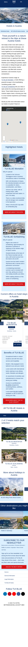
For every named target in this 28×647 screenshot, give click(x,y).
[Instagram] (5, 594)
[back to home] (14, 2)
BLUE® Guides (18, 391)
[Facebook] (18, 594)
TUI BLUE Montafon (7, 80)
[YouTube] (14, 594)
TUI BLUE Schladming (8, 86)
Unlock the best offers (14, 567)
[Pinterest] (9, 594)
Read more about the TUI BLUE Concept (14, 401)
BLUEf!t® (8, 385)
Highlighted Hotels (5, 31)
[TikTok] (23, 594)
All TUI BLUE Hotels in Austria (18, 31)
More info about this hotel (14, 212)
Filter (4, 415)
